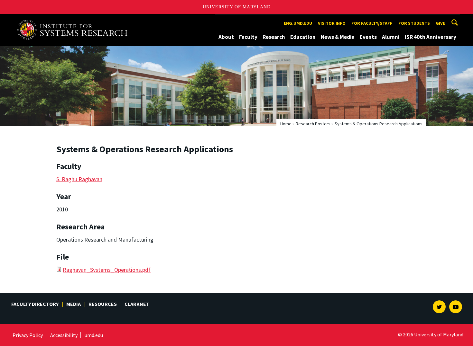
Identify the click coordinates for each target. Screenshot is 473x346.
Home (286, 124)
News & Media (338, 36)
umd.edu (94, 335)
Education (303, 36)
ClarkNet (137, 304)
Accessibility (64, 335)
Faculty (248, 36)
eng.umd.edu (298, 23)
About (226, 36)
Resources (102, 304)
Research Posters (313, 124)
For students (414, 23)
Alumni (391, 36)
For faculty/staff (372, 23)
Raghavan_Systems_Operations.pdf (107, 269)
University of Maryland (237, 6)
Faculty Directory (35, 304)
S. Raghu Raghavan (79, 179)
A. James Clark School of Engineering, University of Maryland (74, 20)
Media (73, 304)
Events (368, 36)
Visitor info (332, 23)
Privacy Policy (28, 335)
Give (440, 23)
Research (274, 36)
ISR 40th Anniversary (430, 36)
